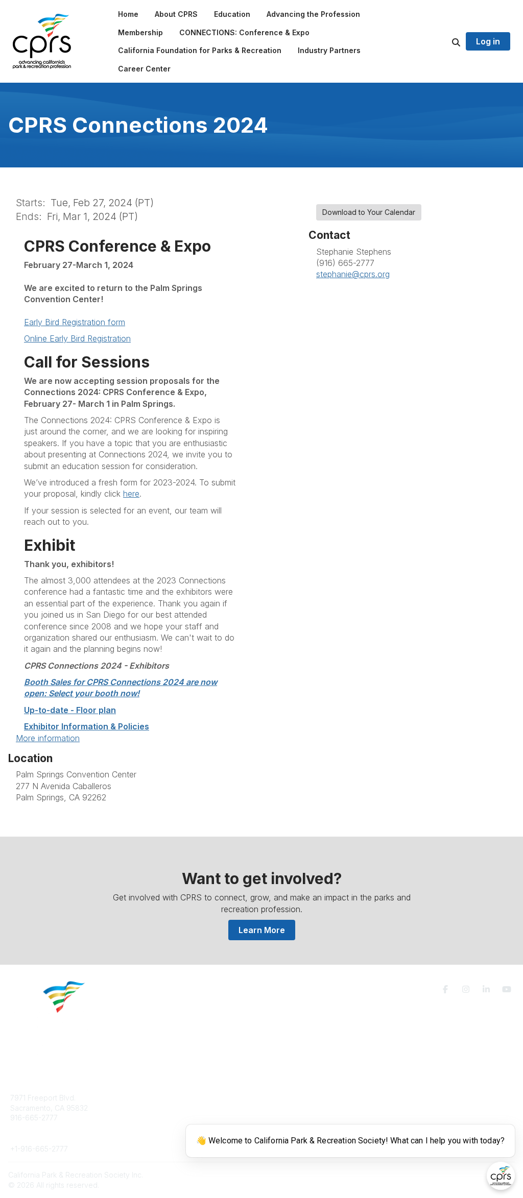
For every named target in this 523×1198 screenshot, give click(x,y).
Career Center (161, 1117)
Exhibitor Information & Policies (86, 726)
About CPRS (157, 1097)
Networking (293, 1097)
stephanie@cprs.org (353, 274)
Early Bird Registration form (74, 322)
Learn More (262, 930)
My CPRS (289, 1117)
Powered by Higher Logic (471, 1174)
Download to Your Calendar (368, 212)
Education (153, 1108)
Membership (295, 1108)
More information (48, 738)
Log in (488, 41)
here (131, 493)
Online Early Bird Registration (77, 338)
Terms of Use (418, 1101)
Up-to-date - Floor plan (70, 710)
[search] (443, 41)
